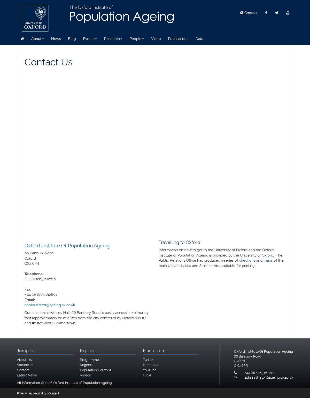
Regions (86, 365)
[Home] (22, 39)
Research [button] (112, 39)
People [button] (135, 39)
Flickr (147, 375)
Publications (178, 39)
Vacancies (25, 365)
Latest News (27, 375)
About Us (24, 360)
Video (156, 39)
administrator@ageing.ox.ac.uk (49, 305)
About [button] (36, 39)
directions (247, 260)
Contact (250, 13)
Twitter (148, 360)
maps (268, 260)
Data (199, 39)
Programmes (90, 360)
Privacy (22, 393)
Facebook (150, 365)
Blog (72, 39)
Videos (85, 375)
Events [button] (88, 39)
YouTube (149, 370)
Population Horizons (95, 370)
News (56, 39)
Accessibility (37, 393)
